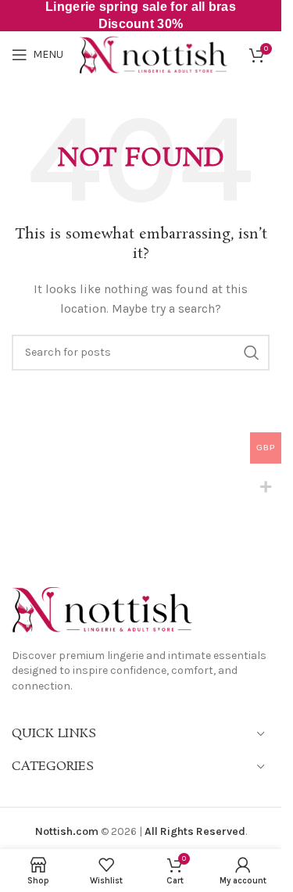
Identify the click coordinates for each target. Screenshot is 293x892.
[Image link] (102, 608)
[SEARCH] (252, 353)
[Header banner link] (140, 15)
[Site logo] (153, 53)
